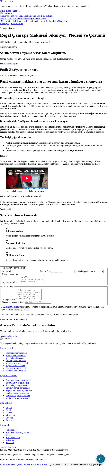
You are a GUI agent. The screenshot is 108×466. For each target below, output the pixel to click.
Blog (43, 16)
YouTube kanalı (13, 437)
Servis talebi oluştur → (10, 11)
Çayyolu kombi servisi (16, 368)
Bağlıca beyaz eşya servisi (17, 393)
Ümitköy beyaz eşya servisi (18, 388)
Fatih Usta (35, 16)
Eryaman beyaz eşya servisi (18, 383)
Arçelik (9, 407)
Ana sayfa (4, 16)
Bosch (8, 410)
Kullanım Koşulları (39, 464)
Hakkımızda (11, 430)
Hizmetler (14, 16)
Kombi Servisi (6, 348)
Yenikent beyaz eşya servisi (18, 398)
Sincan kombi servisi (15, 358)
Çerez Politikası (24, 464)
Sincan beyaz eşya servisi (17, 385)
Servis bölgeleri (33, 21)
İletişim (49, 16)
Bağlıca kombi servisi (15, 365)
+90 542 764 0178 (8, 18)
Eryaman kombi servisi (16, 355)
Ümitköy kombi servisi (16, 360)
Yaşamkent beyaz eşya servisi (19, 390)
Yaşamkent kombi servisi (17, 363)
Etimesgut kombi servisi (16, 353)
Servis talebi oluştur (8, 63)
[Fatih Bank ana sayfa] (6, 13)
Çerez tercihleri (56, 464)
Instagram (10, 440)
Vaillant (9, 412)
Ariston (9, 420)
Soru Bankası (25, 16)
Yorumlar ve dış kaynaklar (17, 432)
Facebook (10, 442)
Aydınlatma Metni (11, 307)
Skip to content (6, 1)
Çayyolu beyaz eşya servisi (18, 395)
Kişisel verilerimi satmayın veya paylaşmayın (83, 464)
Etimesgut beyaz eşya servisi (18, 380)
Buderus (9, 418)
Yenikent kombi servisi (16, 370)
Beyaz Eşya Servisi (8, 375)
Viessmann (10, 415)
